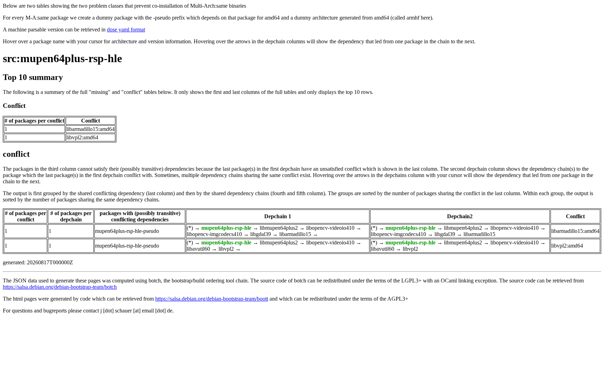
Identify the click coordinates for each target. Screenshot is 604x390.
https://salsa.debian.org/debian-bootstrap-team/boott (211, 299)
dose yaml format (126, 29)
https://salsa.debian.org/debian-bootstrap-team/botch (60, 287)
